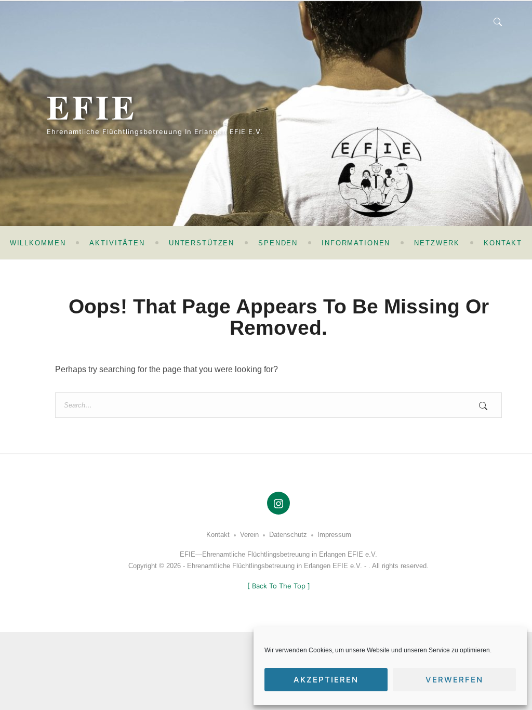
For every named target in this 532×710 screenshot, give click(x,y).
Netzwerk (437, 243)
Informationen (356, 243)
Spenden (278, 243)
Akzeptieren (326, 680)
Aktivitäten (116, 243)
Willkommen (38, 243)
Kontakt (503, 243)
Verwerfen (454, 680)
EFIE (92, 106)
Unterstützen (201, 243)
